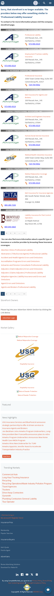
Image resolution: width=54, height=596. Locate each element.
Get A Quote (5, 547)
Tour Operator (8, 502)
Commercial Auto (10, 474)
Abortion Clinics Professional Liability (17, 250)
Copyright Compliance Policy (36, 583)
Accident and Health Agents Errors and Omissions (22, 257)
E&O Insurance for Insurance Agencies (39, 193)
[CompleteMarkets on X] (32, 574)
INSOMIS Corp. (38, 592)
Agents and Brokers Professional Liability (18, 287)
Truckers (6, 490)
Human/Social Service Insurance (37, 136)
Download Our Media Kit (9, 567)
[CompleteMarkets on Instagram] (37, 574)
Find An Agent (5, 550)
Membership (5, 530)
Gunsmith (6, 496)
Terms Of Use (47, 581)
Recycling (6, 480)
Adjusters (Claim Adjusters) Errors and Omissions (22, 269)
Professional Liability (33, 35)
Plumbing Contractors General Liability (19, 499)
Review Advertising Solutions (10, 564)
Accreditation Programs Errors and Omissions (20, 261)
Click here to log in (8, 515)
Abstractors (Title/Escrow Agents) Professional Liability (24, 253)
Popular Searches (7, 533)
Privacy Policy (37, 581)
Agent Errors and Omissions (13, 283)
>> (24, 233)
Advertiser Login (9, 318)
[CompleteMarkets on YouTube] (27, 574)
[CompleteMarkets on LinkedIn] (17, 574)
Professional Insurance (33, 76)
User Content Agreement (16, 583)
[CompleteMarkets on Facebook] (22, 574)
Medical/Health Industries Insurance (38, 155)
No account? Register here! (12, 518)
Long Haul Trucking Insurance (15, 477)
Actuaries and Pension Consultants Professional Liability (25, 265)
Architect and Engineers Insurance (37, 116)
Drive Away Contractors (12, 493)
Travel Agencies (9, 487)
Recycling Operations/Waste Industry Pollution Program (27, 484)
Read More (6, 456)
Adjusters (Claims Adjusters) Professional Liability (22, 272)
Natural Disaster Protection (27, 395)
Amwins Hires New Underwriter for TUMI (19, 443)
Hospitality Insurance (27, 364)
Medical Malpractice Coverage (36, 174)
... (19, 233)
